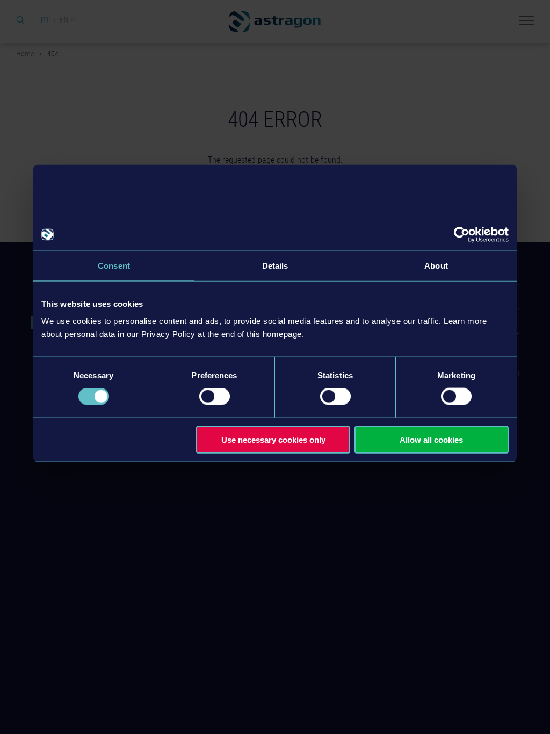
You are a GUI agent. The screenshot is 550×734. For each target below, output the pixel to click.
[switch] (214, 396)
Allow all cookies (431, 439)
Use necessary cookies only (273, 439)
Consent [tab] (114, 265)
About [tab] (436, 265)
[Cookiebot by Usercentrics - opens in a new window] (462, 235)
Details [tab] (275, 265)
